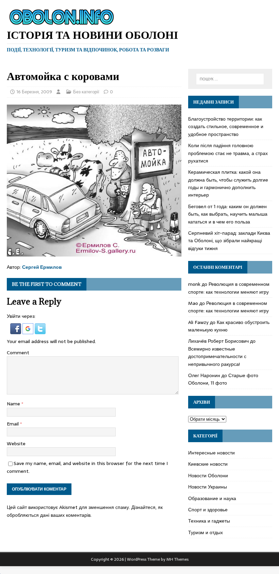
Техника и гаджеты (209, 521)
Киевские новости (208, 464)
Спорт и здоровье (208, 509)
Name (14, 403)
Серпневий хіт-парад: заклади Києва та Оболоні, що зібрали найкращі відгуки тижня (229, 240)
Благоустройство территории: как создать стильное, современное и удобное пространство (225, 126)
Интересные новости (211, 452)
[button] (16, 330)
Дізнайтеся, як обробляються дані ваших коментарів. (85, 510)
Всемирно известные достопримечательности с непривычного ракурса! (217, 356)
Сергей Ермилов (42, 267)
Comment (18, 352)
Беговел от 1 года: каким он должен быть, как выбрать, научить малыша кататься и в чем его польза (227, 214)
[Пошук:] (230, 79)
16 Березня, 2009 (34, 91)
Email (13, 424)
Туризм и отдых (205, 532)
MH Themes (177, 559)
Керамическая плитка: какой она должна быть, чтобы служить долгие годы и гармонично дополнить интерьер (228, 183)
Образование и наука (212, 498)
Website (16, 443)
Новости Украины (207, 487)
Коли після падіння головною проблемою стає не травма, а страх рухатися (228, 153)
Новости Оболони (208, 475)
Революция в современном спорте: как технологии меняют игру (228, 287)
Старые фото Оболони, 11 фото (223, 379)
